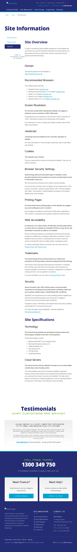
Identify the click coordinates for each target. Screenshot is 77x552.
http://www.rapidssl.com (32, 312)
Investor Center (60, 3)
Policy (13, 15)
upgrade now (44, 89)
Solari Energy (18, 542)
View (17, 56)
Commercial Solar (12, 10)
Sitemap (30, 539)
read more (8, 528)
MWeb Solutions (67, 542)
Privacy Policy (12, 37)
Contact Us (56, 6)
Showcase (59, 10)
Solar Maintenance (26, 10)
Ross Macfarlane (22, 442)
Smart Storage (39, 10)
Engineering (50, 10)
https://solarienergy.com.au (34, 74)
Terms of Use (11, 42)
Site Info (10, 46)
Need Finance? (44, 6)
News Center (51, 3)
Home (37, 3)
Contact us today (56, 496)
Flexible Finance (21, 496)
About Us (43, 3)
